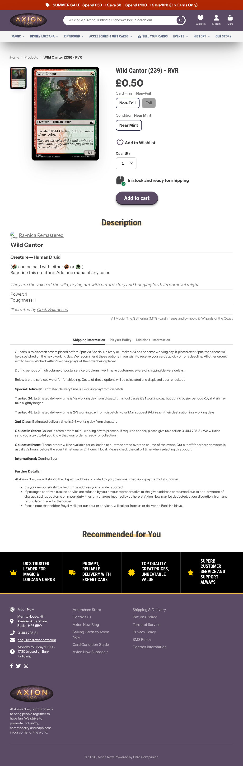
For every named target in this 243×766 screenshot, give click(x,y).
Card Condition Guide (91, 644)
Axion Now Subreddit (90, 652)
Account (216, 20)
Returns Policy (145, 617)
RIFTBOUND (72, 36)
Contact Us (82, 617)
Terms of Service (146, 624)
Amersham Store (87, 609)
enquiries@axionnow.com (37, 640)
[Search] (181, 20)
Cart (230, 20)
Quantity (123, 153)
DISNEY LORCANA (42, 36)
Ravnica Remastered (41, 235)
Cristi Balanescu (52, 309)
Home (14, 57)
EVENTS (178, 36)
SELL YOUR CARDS (155, 36)
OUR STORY (223, 36)
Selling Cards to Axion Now (91, 634)
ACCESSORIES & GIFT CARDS (109, 36)
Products (31, 57)
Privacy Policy (144, 632)
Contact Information (150, 647)
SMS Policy (142, 639)
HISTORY (200, 36)
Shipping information (89, 340)
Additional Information (153, 340)
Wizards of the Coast (217, 318)
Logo (28, 20)
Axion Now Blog (86, 624)
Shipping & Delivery (149, 609)
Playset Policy (120, 340)
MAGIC (16, 36)
